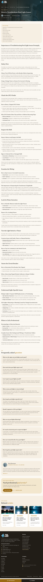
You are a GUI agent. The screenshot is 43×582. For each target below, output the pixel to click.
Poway (2, 570)
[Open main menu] (40, 2)
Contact (23, 562)
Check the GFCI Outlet (6, 30)
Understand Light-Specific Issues (8, 39)
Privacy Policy (29, 576)
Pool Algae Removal (25, 539)
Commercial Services (26, 559)
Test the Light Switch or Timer (8, 36)
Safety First (5, 28)
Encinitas (2, 571)
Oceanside (3, 562)
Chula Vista (3, 559)
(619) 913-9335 (19, 490)
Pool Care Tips (12, 7)
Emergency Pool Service (26, 545)
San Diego (3, 558)
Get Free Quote (11, 580)
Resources (6, 7)
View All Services (25, 549)
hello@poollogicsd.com (7, 549)
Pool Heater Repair (25, 540)
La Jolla (2, 565)
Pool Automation (25, 543)
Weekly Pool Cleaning (26, 536)
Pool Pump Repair (25, 542)
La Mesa (2, 568)
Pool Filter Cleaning (25, 537)
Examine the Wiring (6, 33)
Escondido (3, 564)
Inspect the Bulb (5, 31)
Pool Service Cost (25, 546)
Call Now (33, 580)
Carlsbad (2, 561)
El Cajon (2, 567)
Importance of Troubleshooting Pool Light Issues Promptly (12, 27)
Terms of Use (35, 576)
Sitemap (40, 576)
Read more (5, 473)
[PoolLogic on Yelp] (22, 569)
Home (2, 7)
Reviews (23, 558)
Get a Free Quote (7, 490)
